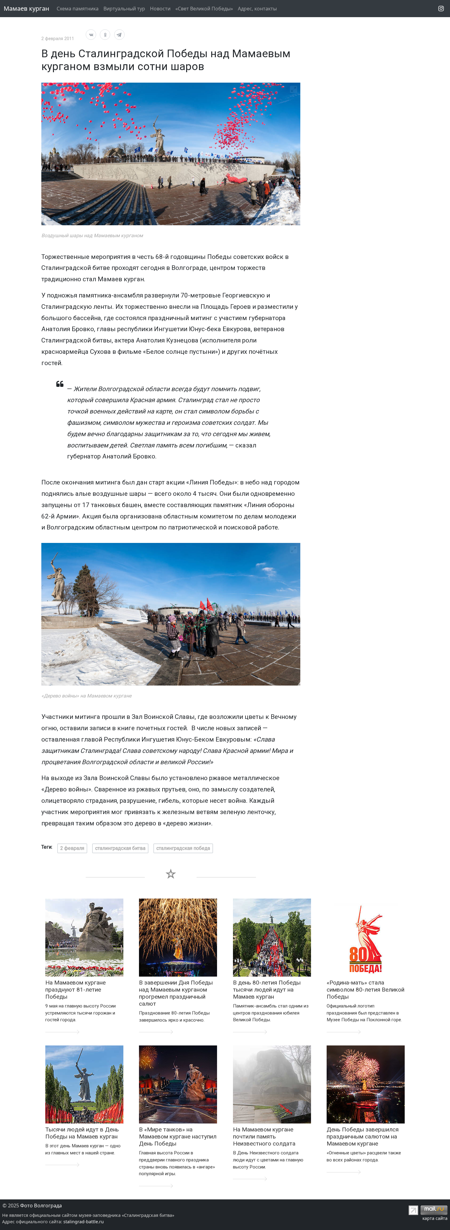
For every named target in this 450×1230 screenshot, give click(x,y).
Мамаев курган (26, 8)
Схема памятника (78, 8)
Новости (160, 8)
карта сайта (435, 1218)
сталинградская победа (183, 848)
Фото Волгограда (41, 1205)
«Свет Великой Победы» (204, 8)
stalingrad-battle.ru (83, 1221)
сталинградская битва (120, 848)
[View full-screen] (293, 89)
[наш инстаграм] (441, 8)
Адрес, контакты (257, 8)
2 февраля (72, 848)
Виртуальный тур (124, 8)
